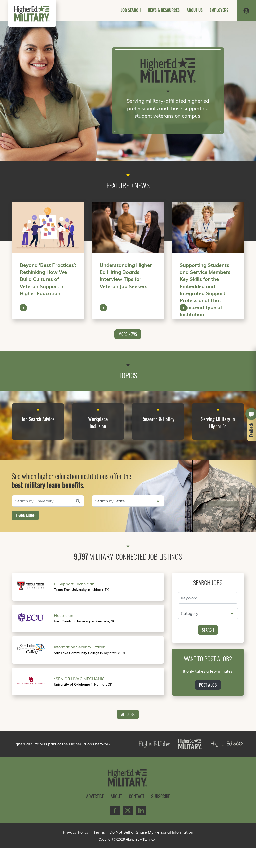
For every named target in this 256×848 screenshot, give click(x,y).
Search (208, 630)
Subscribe (160, 796)
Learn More (25, 515)
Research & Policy (158, 419)
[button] (246, 10)
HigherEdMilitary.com (142, 839)
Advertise (95, 796)
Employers (219, 10)
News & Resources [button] (164, 10)
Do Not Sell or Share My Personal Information (151, 832)
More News (128, 334)
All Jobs (128, 714)
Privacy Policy (76, 832)
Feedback (251, 430)
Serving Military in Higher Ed (218, 422)
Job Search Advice (38, 419)
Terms (99, 832)
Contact (136, 796)
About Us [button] (195, 10)
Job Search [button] (131, 10)
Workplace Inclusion (98, 422)
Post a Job (208, 685)
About (116, 796)
